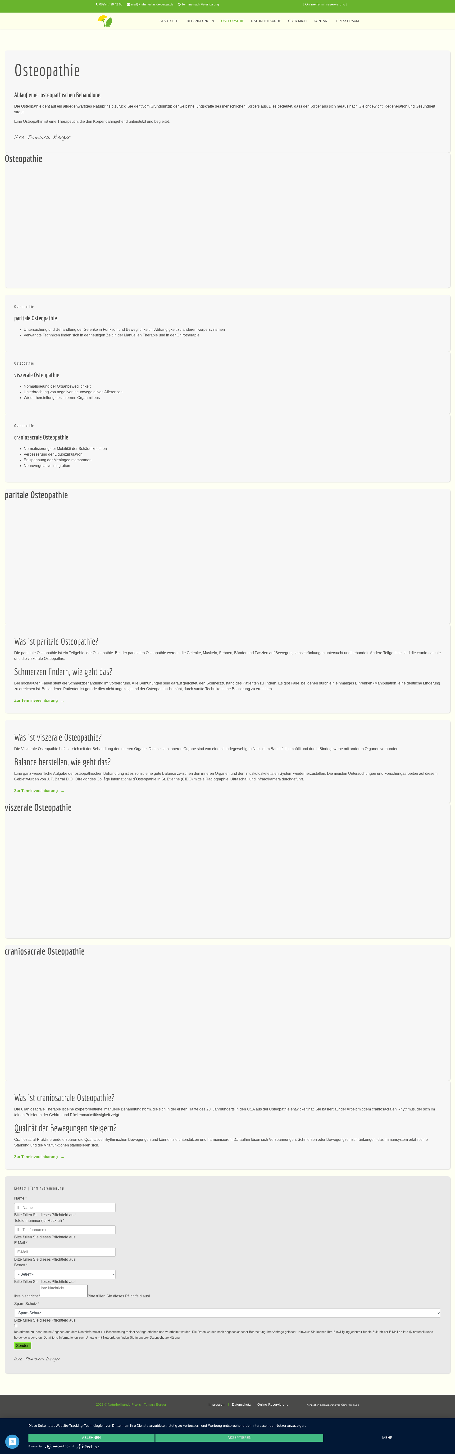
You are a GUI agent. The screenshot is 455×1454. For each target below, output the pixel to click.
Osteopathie (232, 21)
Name (20, 1198)
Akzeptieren (239, 1437)
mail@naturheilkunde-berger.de (152, 4)
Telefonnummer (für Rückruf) (39, 1220)
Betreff (20, 1265)
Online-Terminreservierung (325, 4)
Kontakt (321, 21)
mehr (387, 1437)
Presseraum (347, 21)
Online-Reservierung (272, 1404)
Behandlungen (200, 21)
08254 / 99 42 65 (110, 4)
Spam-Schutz (26, 1304)
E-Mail (20, 1243)
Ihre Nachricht (27, 1296)
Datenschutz (241, 1404)
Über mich (297, 21)
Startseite (169, 21)
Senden (22, 1346)
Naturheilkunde (266, 21)
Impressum (217, 1404)
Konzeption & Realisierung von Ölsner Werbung (333, 1405)
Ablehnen (91, 1437)
